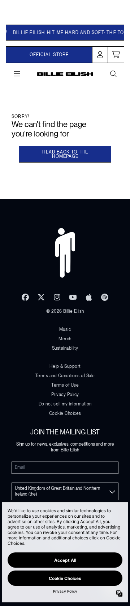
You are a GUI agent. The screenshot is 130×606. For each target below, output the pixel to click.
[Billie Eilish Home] (65, 74)
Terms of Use (65, 385)
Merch (65, 338)
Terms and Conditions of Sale (65, 375)
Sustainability (65, 348)
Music (65, 329)
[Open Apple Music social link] (89, 297)
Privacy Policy (65, 394)
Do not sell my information (65, 404)
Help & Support (65, 366)
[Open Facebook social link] (25, 297)
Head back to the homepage (65, 154)
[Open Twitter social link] (41, 297)
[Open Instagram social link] (57, 297)
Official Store (49, 54)
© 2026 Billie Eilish (65, 311)
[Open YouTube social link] (73, 297)
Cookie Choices (65, 413)
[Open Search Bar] (113, 73)
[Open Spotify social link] (105, 297)
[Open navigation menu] (17, 74)
